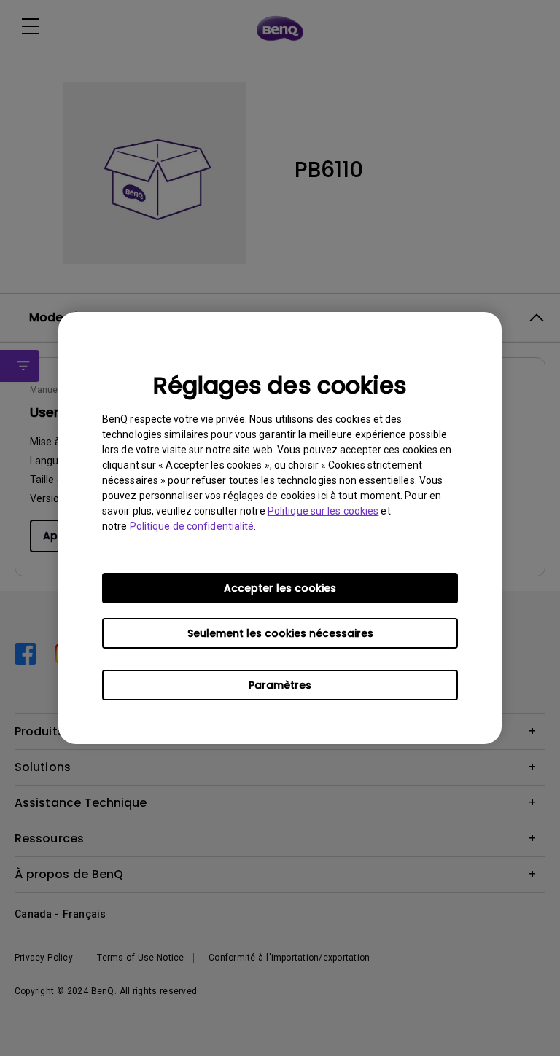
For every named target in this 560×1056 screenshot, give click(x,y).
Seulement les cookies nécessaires (280, 633)
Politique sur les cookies (323, 511)
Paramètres (280, 685)
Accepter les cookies (280, 588)
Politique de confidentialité (192, 526)
